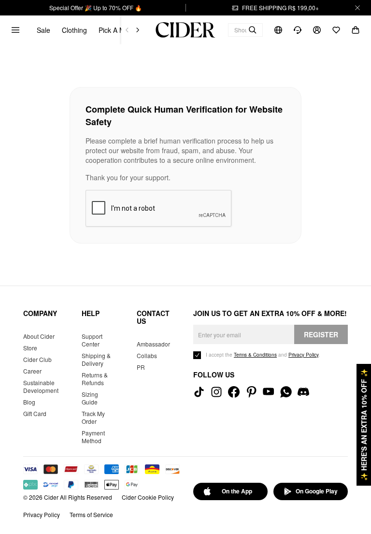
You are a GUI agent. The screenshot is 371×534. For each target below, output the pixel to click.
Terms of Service (91, 514)
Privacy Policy (41, 514)
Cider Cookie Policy (148, 497)
